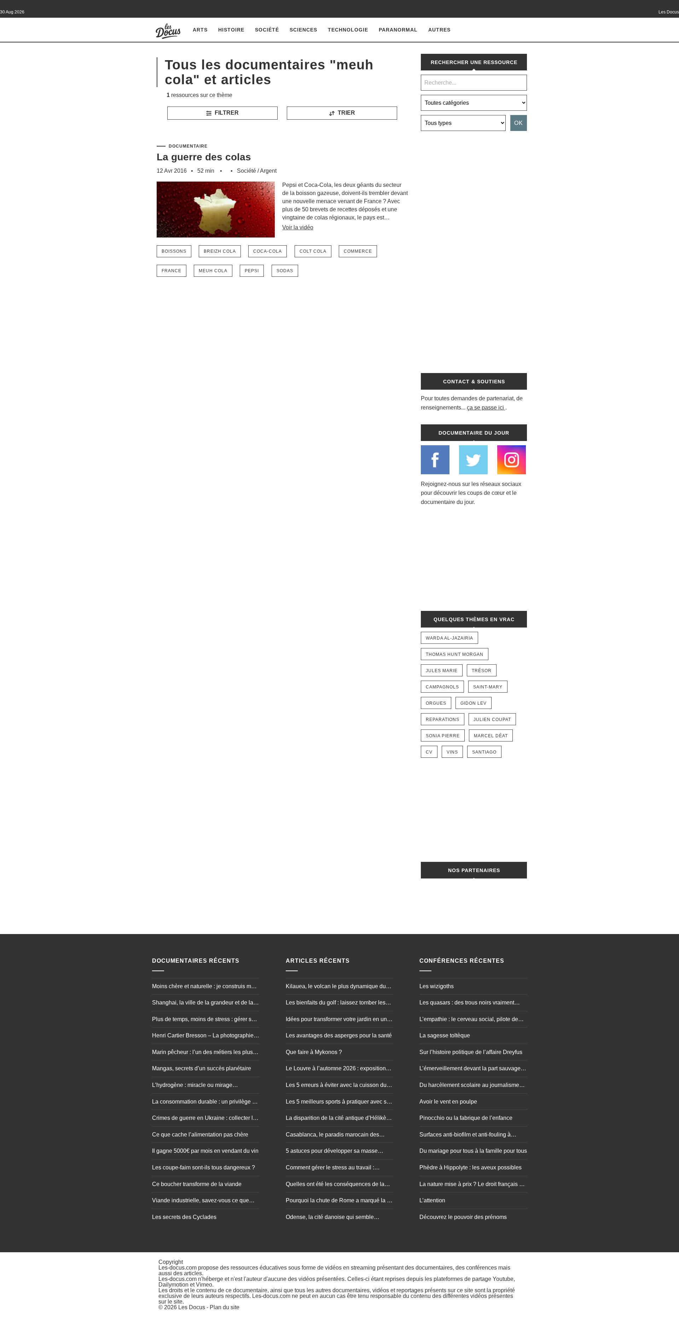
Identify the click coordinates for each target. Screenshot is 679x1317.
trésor (482, 670)
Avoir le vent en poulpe (448, 1102)
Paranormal (398, 30)
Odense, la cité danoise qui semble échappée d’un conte (330, 1218)
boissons (174, 251)
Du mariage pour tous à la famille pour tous (473, 1151)
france (171, 270)
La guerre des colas (204, 156)
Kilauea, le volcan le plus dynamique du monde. (336, 987)
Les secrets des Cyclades (184, 1217)
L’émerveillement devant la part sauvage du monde (470, 1069)
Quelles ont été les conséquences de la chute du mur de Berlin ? (335, 1185)
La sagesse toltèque (444, 1035)
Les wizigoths (436, 986)
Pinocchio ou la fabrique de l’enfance (465, 1118)
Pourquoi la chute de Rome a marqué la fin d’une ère (339, 1201)
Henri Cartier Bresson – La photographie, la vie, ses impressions (203, 1036)
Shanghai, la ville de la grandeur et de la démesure (202, 1003)
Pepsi (252, 270)
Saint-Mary (488, 687)
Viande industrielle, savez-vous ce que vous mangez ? (200, 1201)
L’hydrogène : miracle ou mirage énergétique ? (192, 1086)
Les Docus (191, 1307)
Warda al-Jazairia (449, 638)
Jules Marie (442, 670)
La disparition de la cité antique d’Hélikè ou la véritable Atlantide (336, 1119)
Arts (200, 30)
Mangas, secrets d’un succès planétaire (201, 1068)
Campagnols (442, 687)
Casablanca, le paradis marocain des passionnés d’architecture (332, 1135)
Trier (345, 113)
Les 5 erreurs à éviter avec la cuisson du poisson (336, 1086)
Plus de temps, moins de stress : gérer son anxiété (205, 1020)
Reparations (442, 719)
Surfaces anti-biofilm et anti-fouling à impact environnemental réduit (465, 1135)
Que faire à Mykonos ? (314, 1052)
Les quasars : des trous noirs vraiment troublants (466, 1003)
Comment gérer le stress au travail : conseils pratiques (330, 1168)
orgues (436, 703)
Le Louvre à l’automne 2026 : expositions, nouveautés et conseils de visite (338, 1069)
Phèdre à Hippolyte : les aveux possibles (470, 1167)
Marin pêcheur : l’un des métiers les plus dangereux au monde (202, 1053)
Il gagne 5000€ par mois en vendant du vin (205, 1151)
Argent (268, 171)
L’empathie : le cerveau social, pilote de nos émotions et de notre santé (468, 1020)
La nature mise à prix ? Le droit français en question (472, 1185)
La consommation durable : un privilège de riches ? (205, 1102)
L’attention (432, 1200)
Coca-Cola (267, 251)
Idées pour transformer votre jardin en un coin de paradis (336, 1020)
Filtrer (226, 113)
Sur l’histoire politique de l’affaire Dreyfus (470, 1052)
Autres (439, 30)
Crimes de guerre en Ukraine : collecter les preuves (205, 1119)
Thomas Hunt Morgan (454, 654)
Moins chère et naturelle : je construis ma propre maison (203, 987)
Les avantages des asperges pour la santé (339, 1035)
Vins (452, 752)
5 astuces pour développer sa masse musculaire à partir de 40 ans (332, 1152)
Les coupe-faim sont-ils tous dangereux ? (203, 1167)
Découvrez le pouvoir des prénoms (463, 1217)
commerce (358, 251)
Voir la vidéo (297, 227)
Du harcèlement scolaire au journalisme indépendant (469, 1086)
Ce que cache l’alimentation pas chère (200, 1135)
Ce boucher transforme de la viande (197, 1184)
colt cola (313, 251)
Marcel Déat (491, 735)
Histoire (231, 30)
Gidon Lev (473, 703)
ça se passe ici (485, 408)
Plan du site (224, 1307)
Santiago (484, 752)
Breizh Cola (220, 251)
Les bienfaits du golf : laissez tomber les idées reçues (335, 1003)
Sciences (303, 30)
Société (267, 30)
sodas (285, 270)
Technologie (348, 30)
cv (429, 752)
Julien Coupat (492, 719)
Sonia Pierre (443, 735)
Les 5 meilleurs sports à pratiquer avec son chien (339, 1102)
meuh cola (213, 270)
